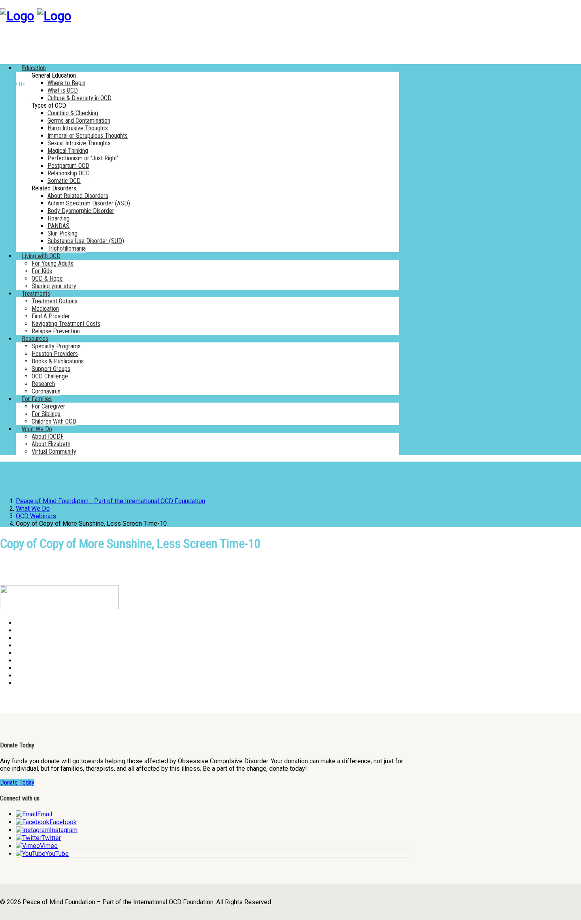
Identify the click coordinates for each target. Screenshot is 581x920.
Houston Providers (55, 353)
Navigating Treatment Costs (66, 323)
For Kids (42, 271)
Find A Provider (51, 316)
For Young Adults (53, 263)
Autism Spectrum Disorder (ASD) (88, 203)
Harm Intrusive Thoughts (77, 128)
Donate (8, 92)
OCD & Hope (47, 278)
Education (34, 68)
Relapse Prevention (56, 331)
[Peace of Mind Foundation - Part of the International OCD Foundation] (17, 15)
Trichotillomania (66, 248)
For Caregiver (48, 406)
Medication (45, 308)
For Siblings (46, 414)
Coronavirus (46, 391)
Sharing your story (54, 286)
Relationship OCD (68, 173)
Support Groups (51, 369)
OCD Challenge (50, 376)
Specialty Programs (56, 346)
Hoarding (58, 218)
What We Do (37, 429)
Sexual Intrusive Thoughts (79, 143)
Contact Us (12, 84)
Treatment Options (54, 301)
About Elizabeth (51, 444)
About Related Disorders (77, 196)
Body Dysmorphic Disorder (80, 211)
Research (43, 384)
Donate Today (17, 782)
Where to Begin (66, 83)
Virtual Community (54, 451)
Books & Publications (58, 361)
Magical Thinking (67, 150)
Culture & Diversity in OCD (79, 98)
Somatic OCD (64, 180)
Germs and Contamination (78, 120)
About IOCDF (48, 436)
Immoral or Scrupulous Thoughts (87, 135)
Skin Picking (62, 233)
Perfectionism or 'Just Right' (82, 158)
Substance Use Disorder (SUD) (85, 241)
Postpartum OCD (68, 165)
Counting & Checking (72, 113)
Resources (35, 338)
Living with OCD (41, 256)
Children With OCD (54, 421)
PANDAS (58, 226)
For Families (37, 399)
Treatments (36, 293)
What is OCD (62, 90)
